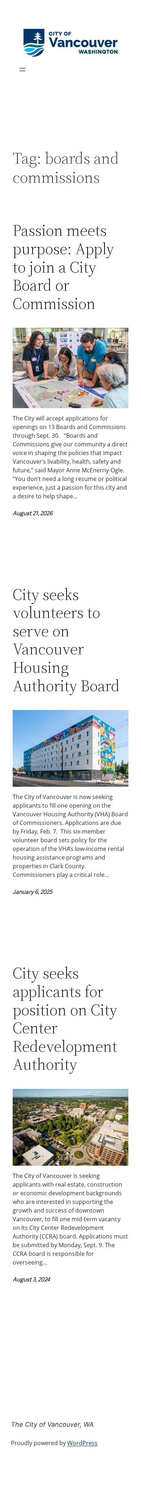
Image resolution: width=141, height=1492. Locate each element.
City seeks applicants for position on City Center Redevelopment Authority (65, 1019)
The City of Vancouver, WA (52, 1424)
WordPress (82, 1443)
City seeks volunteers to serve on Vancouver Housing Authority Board (66, 640)
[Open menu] (22, 69)
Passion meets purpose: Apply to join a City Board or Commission (63, 267)
